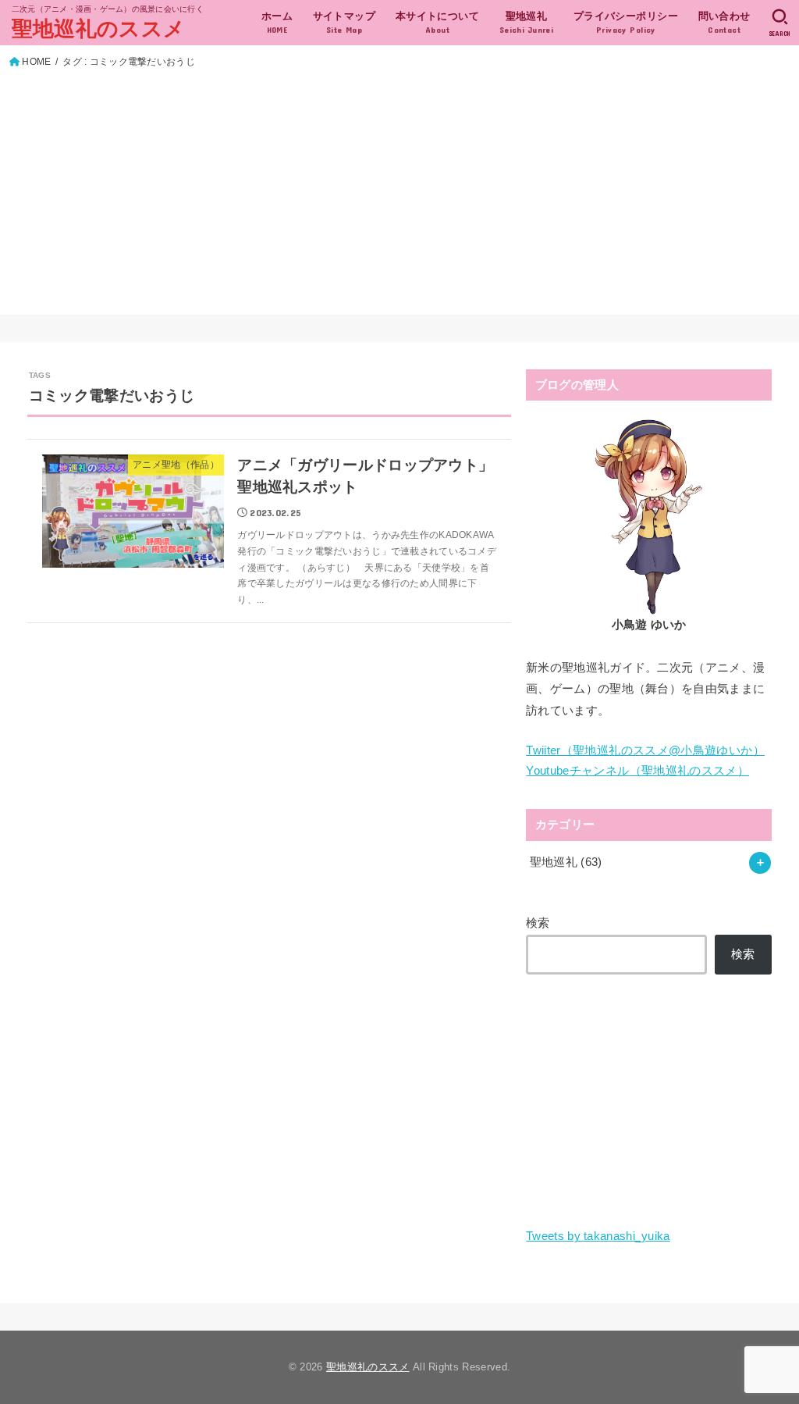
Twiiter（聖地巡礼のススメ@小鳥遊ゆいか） (645, 750)
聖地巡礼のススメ (98, 29)
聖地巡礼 (566, 862)
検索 (538, 923)
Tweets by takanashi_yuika (598, 1236)
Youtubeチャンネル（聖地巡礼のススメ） (637, 770)
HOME (36, 61)
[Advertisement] (399, 188)
